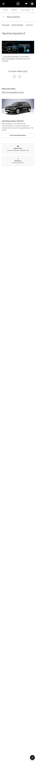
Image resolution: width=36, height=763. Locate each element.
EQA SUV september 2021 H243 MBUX (18, 25)
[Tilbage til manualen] (4, 17)
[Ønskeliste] (26, 3)
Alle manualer (6, 25)
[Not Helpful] (19, 76)
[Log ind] (32, 3)
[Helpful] (14, 76)
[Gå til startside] (18, 4)
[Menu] (3, 3)
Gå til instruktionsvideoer (18, 135)
